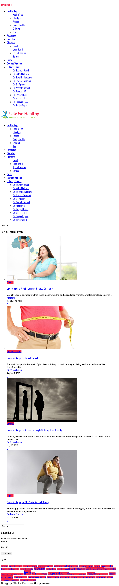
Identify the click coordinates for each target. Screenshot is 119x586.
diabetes (89, 566)
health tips (39, 568)
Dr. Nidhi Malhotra (21, 74)
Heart (15, 46)
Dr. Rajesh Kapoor (14, 370)
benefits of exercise (30, 566)
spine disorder (53, 577)
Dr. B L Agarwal (19, 84)
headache (15, 569)
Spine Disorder (19, 53)
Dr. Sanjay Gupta (20, 105)
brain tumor (73, 566)
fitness (4, 569)
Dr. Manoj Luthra (20, 98)
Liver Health (18, 49)
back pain (4, 566)
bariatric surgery (15, 566)
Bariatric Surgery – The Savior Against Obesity (28, 502)
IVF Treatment (41, 574)
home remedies (7, 574)
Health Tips (18, 14)
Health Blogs (12, 11)
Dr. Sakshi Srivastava (22, 77)
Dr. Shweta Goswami (22, 81)
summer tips (14, 580)
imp (27, 572)
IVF (33, 573)
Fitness (16, 21)
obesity (112, 573)
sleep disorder (33, 577)
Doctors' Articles (14, 351)
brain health (63, 566)
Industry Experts (14, 67)
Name (4, 541)
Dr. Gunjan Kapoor (20, 102)
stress (110, 577)
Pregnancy (11, 35)
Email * (4, 547)
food (9, 569)
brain (56, 566)
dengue (82, 566)
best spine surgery (45, 566)
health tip (29, 569)
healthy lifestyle (77, 569)
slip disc (42, 577)
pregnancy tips (20, 577)
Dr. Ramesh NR (19, 91)
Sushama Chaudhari (15, 514)
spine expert (65, 577)
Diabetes (11, 39)
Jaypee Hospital (58, 573)
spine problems (88, 577)
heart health (110, 569)
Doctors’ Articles (14, 63)
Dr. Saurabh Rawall (21, 70)
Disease (10, 423)
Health (22, 569)
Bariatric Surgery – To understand (22, 358)
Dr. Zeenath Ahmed (21, 88)
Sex (14, 32)
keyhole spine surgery (77, 574)
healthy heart (63, 569)
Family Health (19, 25)
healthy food (51, 569)
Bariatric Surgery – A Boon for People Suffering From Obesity (34, 430)
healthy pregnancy (94, 568)
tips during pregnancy (28, 580)
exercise (97, 566)
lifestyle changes (101, 574)
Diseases (11, 42)
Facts (9, 60)
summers (5, 580)
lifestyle (91, 573)
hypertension (18, 574)
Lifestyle (16, 18)
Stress (16, 56)
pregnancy (7, 577)
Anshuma (11, 297)
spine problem (76, 577)
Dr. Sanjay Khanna (20, 95)
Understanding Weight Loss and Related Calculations (31, 288)
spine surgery (101, 577)
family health (107, 566)
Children (16, 28)
